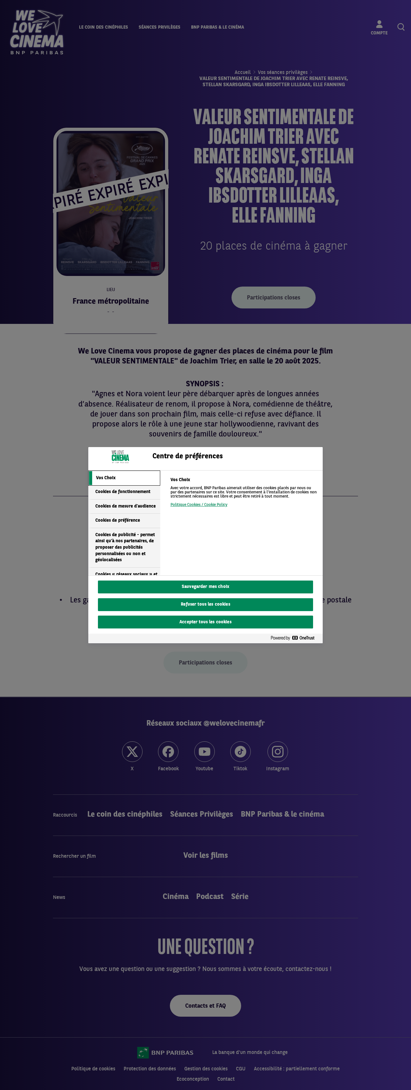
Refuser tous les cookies (205, 604)
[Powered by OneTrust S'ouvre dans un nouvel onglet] (295, 638)
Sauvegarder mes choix (205, 586)
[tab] (124, 478)
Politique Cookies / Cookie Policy (199, 505)
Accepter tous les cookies (205, 622)
